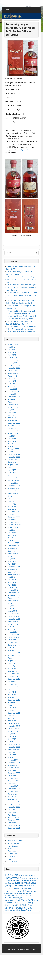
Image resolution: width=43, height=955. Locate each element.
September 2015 (14, 645)
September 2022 (14, 462)
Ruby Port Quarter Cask (28, 150)
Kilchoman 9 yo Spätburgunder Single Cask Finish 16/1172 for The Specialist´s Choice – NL (20, 279)
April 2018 (12, 585)
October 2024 (13, 402)
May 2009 (12, 755)
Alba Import (25, 875)
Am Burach (32, 875)
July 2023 (11, 436)
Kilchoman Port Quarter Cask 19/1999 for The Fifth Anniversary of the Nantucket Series (21, 295)
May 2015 (12, 648)
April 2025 (12, 386)
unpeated (16, 910)
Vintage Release (25, 910)
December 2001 (14, 828)
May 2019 (12, 561)
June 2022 (12, 470)
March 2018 (12, 587)
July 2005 (11, 810)
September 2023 (14, 431)
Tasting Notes (13, 856)
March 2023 (12, 446)
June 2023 (12, 438)
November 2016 (14, 619)
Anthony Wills (12, 877)
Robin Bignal (21, 903)
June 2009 (12, 752)
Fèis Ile (14, 885)
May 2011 (12, 718)
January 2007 (13, 786)
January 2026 (13, 363)
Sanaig (30, 902)
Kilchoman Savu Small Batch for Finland (22, 332)
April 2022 (12, 475)
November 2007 (14, 776)
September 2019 (14, 553)
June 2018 (12, 580)
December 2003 (14, 823)
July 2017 (11, 606)
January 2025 (13, 394)
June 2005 (12, 812)
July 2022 (11, 467)
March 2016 (12, 632)
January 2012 (13, 710)
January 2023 (13, 452)
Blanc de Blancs (27, 878)
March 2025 (12, 389)
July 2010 (11, 734)
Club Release (25, 880)
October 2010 (13, 728)
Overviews (12, 851)
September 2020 (14, 525)
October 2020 (13, 522)
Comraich (11, 883)
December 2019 (14, 546)
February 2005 (13, 817)
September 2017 (14, 600)
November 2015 (14, 640)
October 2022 (13, 459)
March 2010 (12, 742)
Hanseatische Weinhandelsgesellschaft (19, 887)
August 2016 (13, 624)
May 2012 (12, 708)
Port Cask (21, 900)
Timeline (11, 859)
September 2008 (14, 768)
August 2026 (13, 344)
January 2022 (13, 483)
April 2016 (12, 629)
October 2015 (13, 642)
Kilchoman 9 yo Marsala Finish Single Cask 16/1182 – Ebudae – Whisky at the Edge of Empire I (20, 287)
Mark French (13, 896)
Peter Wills (9, 900)
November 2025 (14, 368)
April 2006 (12, 796)
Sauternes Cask (13, 905)
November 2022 (14, 457)
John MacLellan (29, 889)
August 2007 (13, 781)
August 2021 (13, 496)
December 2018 (14, 567)
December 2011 (14, 713)
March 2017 (12, 611)
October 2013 (13, 684)
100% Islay (12, 875)
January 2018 (13, 590)
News (10, 848)
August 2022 (13, 465)
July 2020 (11, 530)
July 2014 (11, 663)
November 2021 (14, 488)
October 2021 (13, 491)
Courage (31, 950)
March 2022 (12, 478)
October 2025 (13, 371)
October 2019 (13, 551)
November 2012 (14, 702)
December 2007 (14, 773)
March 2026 (12, 357)
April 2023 (12, 444)
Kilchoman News (14, 843)
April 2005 (12, 815)
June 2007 (12, 783)
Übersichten (12, 861)
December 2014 (14, 653)
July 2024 (11, 410)
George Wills (30, 885)
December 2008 (14, 763)
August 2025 (13, 376)
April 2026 (12, 355)
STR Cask (18, 907)
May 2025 (12, 384)
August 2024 (13, 407)
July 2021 (11, 499)
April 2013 (12, 695)
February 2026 (13, 360)
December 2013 (14, 679)
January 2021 (13, 514)
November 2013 (14, 681)
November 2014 (14, 655)
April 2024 (12, 418)
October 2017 (13, 598)
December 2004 (14, 820)
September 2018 (14, 574)
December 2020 (14, 517)
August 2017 (13, 603)
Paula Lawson (31, 898)
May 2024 (12, 415)
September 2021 (14, 493)
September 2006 (14, 794)
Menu (6, 9)
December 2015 (14, 637)
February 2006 (13, 802)
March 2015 (12, 650)
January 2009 (13, 760)
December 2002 (14, 825)
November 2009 (14, 747)
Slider (25, 905)
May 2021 (12, 504)
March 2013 (12, 697)
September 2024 (14, 405)
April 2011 (12, 721)
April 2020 (12, 538)
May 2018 (12, 582)
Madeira (23, 893)
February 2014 (13, 674)
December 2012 (14, 700)
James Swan (8, 889)
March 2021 (12, 509)
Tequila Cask (28, 908)
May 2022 (12, 472)
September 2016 (14, 621)
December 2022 (14, 454)
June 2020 (12, 533)
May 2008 (12, 770)
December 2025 (14, 365)
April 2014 (12, 668)
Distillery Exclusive (25, 882)
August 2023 (13, 433)
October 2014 (13, 658)
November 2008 (14, 765)
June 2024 (12, 412)
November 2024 (14, 399)
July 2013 (11, 689)
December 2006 (14, 789)
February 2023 (13, 449)
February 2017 (13, 614)
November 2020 (14, 520)
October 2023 (13, 428)
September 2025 (14, 373)
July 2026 (11, 347)
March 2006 (12, 799)
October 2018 (13, 572)
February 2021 (13, 512)
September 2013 (14, 687)
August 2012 (13, 705)
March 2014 (12, 671)
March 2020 (12, 540)
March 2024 (12, 420)
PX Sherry (32, 900)
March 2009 (12, 757)
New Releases (13, 846)
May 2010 (12, 736)
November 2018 (14, 569)
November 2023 (14, 425)
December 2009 (14, 744)
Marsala (21, 895)
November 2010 (14, 726)
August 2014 (13, 661)
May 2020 (12, 535)
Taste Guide (12, 854)
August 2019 (13, 556)
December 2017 (14, 593)
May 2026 (12, 352)
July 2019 (11, 559)
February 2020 (13, 543)
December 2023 (14, 423)
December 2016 (14, 616)
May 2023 (12, 441)
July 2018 (11, 577)
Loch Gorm (10, 891)
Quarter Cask (10, 902)
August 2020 (13, 527)
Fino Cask (7, 885)
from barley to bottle (15, 841)
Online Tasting (14, 897)
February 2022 (13, 480)
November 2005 (14, 807)
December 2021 (14, 485)
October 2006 (13, 791)
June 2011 (12, 715)
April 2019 (12, 564)
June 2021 (12, 501)
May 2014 (12, 666)
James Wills (18, 888)
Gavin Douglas (22, 885)
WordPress (21, 950)
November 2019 (14, 548)
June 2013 (12, 692)
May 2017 (12, 608)
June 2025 (12, 381)
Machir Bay (23, 891)
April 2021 (12, 506)
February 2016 (13, 634)
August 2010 (13, 731)
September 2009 (14, 749)
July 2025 (11, 378)
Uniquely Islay (8, 910)
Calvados (14, 880)
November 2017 (14, 595)
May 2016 (12, 627)
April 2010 (12, 739)
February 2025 (13, 392)
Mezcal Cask (30, 896)
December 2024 (14, 397)
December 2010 (14, 723)
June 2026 (12, 350)
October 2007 (13, 778)
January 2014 (13, 676)
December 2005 (14, 804)
